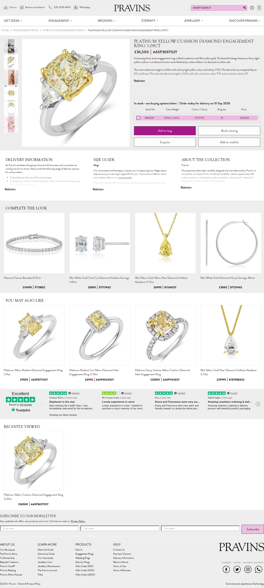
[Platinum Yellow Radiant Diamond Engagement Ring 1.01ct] (34, 335)
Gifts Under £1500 (84, 570)
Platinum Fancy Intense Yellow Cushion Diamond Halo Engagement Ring (162, 372)
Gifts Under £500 (84, 566)
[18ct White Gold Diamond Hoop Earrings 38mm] (230, 243)
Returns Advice (120, 562)
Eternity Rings (82, 562)
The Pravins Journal (47, 570)
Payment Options (122, 554)
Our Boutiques (7, 550)
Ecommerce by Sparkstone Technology (245, 584)
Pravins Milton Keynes (11, 575)
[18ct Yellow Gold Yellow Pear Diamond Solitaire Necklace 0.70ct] (165, 243)
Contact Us (119, 550)
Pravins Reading (8, 570)
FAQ (40, 575)
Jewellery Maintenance (49, 566)
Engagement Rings (84, 554)
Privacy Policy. (78, 521)
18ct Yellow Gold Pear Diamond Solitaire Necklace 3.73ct (228, 372)
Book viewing (229, 130)
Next (16, 86)
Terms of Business (122, 570)
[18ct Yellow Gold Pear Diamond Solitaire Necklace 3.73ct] (230, 335)
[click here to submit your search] (244, 8)
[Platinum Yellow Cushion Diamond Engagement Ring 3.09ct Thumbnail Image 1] (11, 77)
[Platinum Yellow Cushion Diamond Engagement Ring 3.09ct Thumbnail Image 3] (11, 109)
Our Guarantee (45, 558)
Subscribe (253, 529)
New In (78, 550)
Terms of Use (119, 566)
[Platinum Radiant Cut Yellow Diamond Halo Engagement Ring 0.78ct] (99, 335)
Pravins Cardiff (7, 566)
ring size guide (124, 177)
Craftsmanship (7, 558)
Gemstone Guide (46, 554)
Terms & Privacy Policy (29, 584)
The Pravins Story (8, 554)
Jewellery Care (45, 562)
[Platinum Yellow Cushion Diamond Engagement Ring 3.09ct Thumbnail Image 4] (11, 124)
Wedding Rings (82, 558)
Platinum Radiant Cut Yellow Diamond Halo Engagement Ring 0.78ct (94, 372)
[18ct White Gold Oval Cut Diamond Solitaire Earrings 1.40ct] (99, 243)
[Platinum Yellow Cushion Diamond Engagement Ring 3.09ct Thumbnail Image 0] (76, 93)
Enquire (165, 142)
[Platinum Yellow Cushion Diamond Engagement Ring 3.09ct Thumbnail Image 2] (11, 93)
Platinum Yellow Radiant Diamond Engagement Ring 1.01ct (33, 372)
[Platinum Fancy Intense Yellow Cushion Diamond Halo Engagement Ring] (165, 335)
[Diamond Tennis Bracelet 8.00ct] (34, 243)
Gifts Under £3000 (85, 575)
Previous (6, 86)
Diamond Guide (45, 550)
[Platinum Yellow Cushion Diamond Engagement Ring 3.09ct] (34, 460)
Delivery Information (123, 558)
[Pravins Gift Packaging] (11, 46)
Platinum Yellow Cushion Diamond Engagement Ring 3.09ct (33, 497)
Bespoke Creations (9, 562)
